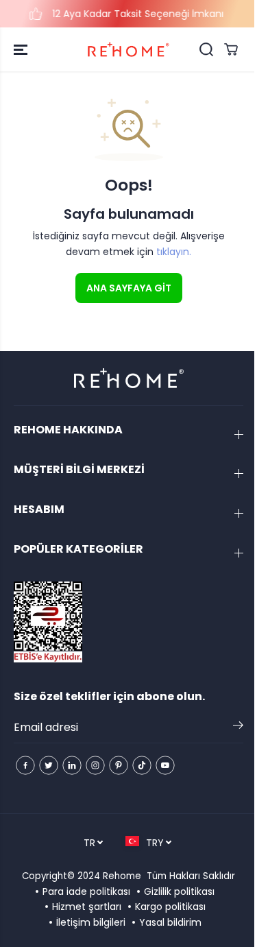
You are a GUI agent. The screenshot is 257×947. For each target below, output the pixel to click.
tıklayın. (173, 252)
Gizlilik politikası (179, 891)
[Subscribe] (238, 727)
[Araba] (231, 49)
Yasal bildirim (170, 922)
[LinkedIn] (72, 765)
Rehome (122, 876)
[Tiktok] (142, 765)
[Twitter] (48, 765)
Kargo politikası (170, 906)
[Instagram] (95, 765)
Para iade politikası (86, 891)
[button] (22, 49)
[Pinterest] (118, 765)
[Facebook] (25, 765)
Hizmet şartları (86, 906)
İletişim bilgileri (90, 922)
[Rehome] (128, 49)
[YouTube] (165, 765)
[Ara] (206, 49)
